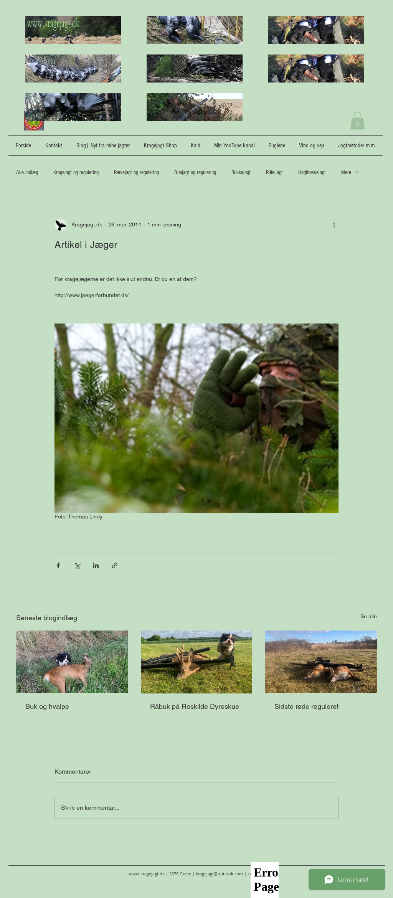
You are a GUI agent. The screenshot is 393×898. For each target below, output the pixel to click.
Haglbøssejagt (312, 172)
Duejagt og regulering (195, 172)
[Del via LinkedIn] (95, 565)
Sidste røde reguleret (306, 706)
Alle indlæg (27, 172)
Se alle (368, 616)
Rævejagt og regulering (136, 172)
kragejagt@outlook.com (219, 874)
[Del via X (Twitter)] (77, 565)
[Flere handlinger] (334, 224)
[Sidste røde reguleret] (321, 662)
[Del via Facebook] (58, 565)
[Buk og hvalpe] (72, 662)
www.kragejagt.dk (147, 874)
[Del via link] (114, 565)
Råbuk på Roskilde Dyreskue (194, 706)
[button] (357, 121)
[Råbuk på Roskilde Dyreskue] (197, 662)
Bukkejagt (241, 172)
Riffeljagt (274, 172)
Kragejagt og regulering (76, 172)
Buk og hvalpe (47, 706)
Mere (346, 172)
